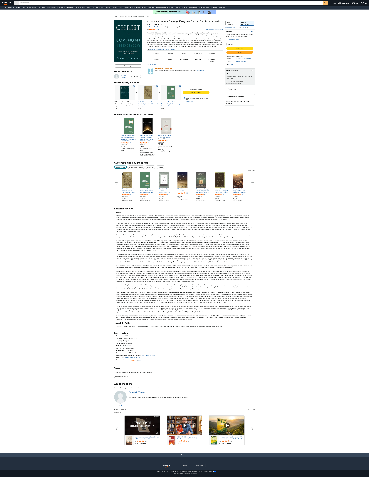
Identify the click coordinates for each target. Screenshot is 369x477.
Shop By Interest (204, 7)
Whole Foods (70, 7)
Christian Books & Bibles (137, 16)
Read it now (200, 70)
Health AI (11, 7)
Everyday (222, 7)
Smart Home (193, 7)
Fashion (107, 7)
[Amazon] (7, 2)
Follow (136, 76)
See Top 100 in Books (148, 355)
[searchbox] (171, 3)
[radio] (232, 23)
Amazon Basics (31, 7)
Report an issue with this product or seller (162, 49)
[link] (148, 92)
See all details (151, 64)
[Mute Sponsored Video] (157, 433)
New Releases (51, 7)
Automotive (151, 7)
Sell (102, 7)
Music (120, 7)
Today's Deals (80, 7)
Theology (148, 16)
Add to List (232, 89)
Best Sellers (41, 7)
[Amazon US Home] (166, 466)
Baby (172, 7)
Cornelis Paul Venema (155, 27)
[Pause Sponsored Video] (157, 430)
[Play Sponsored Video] (184, 425)
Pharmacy (214, 7)
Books (88, 7)
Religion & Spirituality (124, 16)
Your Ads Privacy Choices (205, 471)
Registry (114, 7)
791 (168, 195)
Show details (189, 101)
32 (242, 195)
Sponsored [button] (116, 412)
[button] (4, 8)
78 (130, 195)
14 (205, 195)
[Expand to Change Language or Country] (335, 3)
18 (223, 195)
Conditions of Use (160, 471)
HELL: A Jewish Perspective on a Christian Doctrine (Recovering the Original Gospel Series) (187, 438)
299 (187, 193)
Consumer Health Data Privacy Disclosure (186, 471)
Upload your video (120, 376)
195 (149, 195)
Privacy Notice (170, 471)
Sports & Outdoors (181, 7)
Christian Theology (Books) (131, 357)
